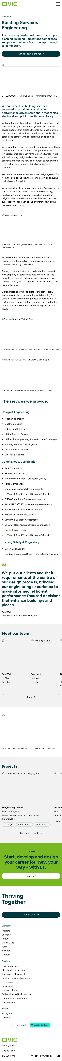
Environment (8, 982)
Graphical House (51, 1055)
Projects (6, 930)
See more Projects (29, 833)
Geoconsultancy (10, 990)
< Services (7, 16)
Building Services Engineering (17, 978)
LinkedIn (6, 1017)
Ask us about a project (29, 53)
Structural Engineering (43, 824)
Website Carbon (39, 1025)
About (5, 938)
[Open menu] (58, 4)
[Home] (9, 4)
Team (29, 697)
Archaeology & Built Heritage (17, 994)
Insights (6, 950)
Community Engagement (15, 998)
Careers (30, 876)
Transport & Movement (25, 824)
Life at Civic (8, 942)
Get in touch (29, 914)
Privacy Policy (9, 1045)
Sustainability (9, 986)
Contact (6, 954)
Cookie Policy (9, 1050)
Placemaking (8, 1002)
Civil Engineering (9, 824)
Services (6, 934)
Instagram (7, 1013)
